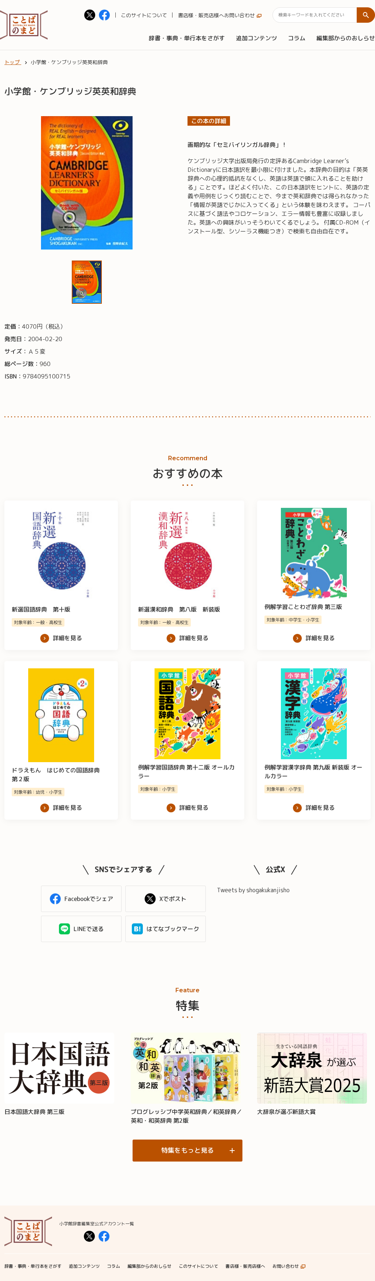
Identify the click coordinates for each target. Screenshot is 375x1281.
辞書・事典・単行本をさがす (187, 38)
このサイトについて (144, 15)
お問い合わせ (239, 15)
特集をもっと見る (187, 1150)
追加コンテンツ (256, 38)
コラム (296, 38)
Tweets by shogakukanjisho (253, 890)
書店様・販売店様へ (201, 15)
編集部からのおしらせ (345, 38)
